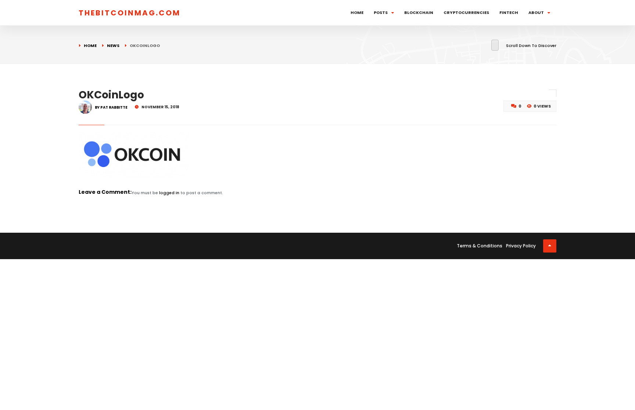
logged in (169, 193)
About (536, 12)
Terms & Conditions (479, 246)
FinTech (508, 12)
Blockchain (418, 12)
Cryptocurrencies (466, 12)
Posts (381, 12)
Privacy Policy (521, 246)
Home (357, 12)
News (113, 45)
